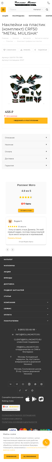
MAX (32, 390)
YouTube (23, 384)
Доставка (9, 158)
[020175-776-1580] (26, 88)
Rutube (26, 390)
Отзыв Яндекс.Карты (26, 242)
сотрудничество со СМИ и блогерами (28, 349)
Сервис (7, 308)
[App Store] (27, 399)
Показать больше (14, 238)
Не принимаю (29, 456)
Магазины (9, 266)
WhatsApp (35, 384)
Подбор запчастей (14, 290)
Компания (9, 302)
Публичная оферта (12, 419)
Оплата (8, 151)
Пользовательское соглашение (19, 415)
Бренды (8, 278)
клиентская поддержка (27, 340)
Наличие (9, 144)
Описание (10, 138)
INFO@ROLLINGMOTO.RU (28, 334)
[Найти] (47, 9)
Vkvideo (29, 384)
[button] (20, 197)
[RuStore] (41, 399)
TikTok (19, 390)
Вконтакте (10, 384)
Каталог (8, 259)
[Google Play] (34, 399)
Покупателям (11, 321)
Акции (7, 272)
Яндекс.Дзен (41, 384)
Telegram (16, 384)
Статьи (7, 296)
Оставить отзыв (26, 210)
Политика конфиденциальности (19, 422)
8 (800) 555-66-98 (26, 330)
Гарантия (9, 165)
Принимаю (11, 456)
